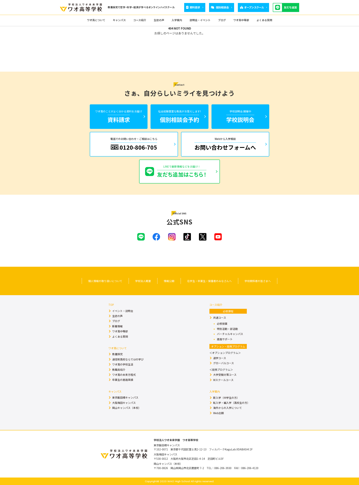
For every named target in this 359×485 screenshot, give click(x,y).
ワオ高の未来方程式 (124, 375)
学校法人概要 (143, 281)
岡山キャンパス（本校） (126, 408)
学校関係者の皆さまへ (258, 281)
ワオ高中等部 (120, 331)
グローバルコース (223, 363)
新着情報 (117, 326)
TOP (111, 305)
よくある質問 (120, 336)
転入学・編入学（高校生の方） (231, 403)
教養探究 (117, 354)
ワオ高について (117, 348)
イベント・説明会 (122, 311)
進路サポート (225, 339)
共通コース (219, 317)
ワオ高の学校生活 (122, 364)
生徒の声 (117, 316)
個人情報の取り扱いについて (105, 281)
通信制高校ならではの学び (128, 359)
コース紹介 (215, 305)
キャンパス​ (115, 391)
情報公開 (169, 281)
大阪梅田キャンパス (124, 403)
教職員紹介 (118, 369)
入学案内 (214, 391)
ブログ (116, 321)
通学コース (219, 358)
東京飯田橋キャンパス (125, 397)
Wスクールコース (223, 380)
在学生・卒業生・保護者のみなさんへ (209, 281)
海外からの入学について (227, 408)
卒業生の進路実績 (122, 380)
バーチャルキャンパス (230, 334)
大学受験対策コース (225, 375)
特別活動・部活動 (227, 329)
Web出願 (218, 413)
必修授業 (222, 323)
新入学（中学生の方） (226, 398)
